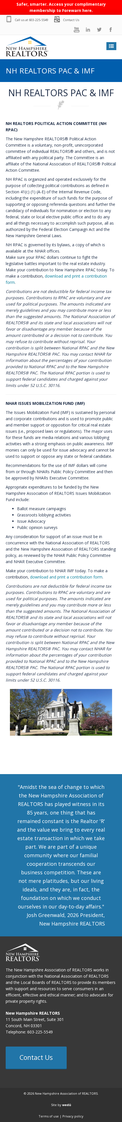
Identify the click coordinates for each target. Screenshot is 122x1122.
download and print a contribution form (66, 577)
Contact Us (71, 20)
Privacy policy (72, 1116)
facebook (110, 30)
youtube (76, 30)
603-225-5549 (38, 20)
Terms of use (49, 1116)
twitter (99, 30)
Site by (61, 1105)
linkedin (88, 30)
